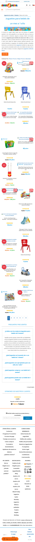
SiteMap (16, 515)
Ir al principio (30, 387)
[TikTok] (28, 469)
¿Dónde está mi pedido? (6, 471)
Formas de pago (9, 436)
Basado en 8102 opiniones (17, 400)
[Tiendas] (26, 5)
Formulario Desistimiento (9, 445)
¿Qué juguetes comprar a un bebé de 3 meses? (17, 371)
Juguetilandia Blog (16, 472)
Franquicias (25, 447)
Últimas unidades (16, 506)
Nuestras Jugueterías (25, 444)
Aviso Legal (25, 449)
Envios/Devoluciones (25, 452)
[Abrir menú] (2, 9)
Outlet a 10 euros (16, 477)
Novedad (28, 59)
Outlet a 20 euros (16, 482)
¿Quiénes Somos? (9, 454)
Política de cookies (25, 439)
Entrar (6, 463)
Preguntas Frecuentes (9, 434)
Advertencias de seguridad (26, 435)
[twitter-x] (25, 472)
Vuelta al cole (16, 463)
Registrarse (6, 466)
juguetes (19, 45)
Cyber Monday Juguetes (16, 500)
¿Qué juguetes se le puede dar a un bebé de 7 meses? (17, 356)
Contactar (9, 431)
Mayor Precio (21, 59)
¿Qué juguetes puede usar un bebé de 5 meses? (17, 378)
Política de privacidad (25, 442)
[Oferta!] (9, 144)
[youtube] (30, 472)
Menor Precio (13, 59)
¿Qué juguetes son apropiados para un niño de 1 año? (17, 364)
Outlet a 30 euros (16, 488)
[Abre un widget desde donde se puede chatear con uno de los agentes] (10, 539)
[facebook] (30, 469)
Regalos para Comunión (16, 467)
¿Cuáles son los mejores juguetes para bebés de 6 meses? (17, 332)
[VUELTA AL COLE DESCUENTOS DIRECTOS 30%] (9, 68)
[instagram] (25, 469)
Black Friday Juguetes (16, 493)
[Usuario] (29, 5)
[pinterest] (28, 472)
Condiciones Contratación (26, 456)
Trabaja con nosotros (9, 439)
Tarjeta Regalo (16, 511)
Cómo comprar (9, 442)
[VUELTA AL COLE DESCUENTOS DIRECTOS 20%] (9, 170)
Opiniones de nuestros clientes (9, 450)
